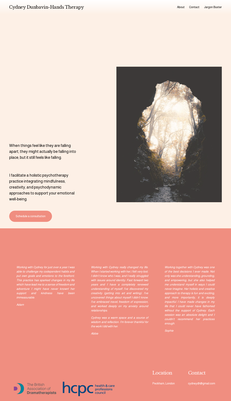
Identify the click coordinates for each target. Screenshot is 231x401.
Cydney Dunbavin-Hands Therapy (46, 7)
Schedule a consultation (30, 216)
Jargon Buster (213, 7)
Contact (194, 7)
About (181, 7)
